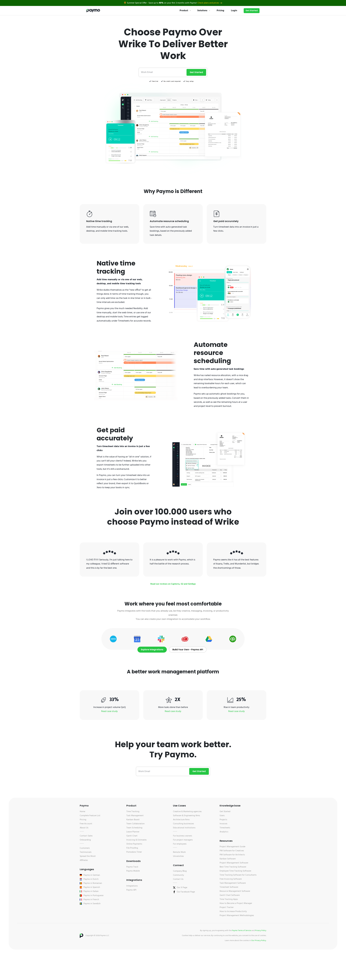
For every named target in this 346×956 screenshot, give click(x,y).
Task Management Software (233, 883)
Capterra (175, 584)
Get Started (252, 10)
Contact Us (178, 879)
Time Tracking (132, 812)
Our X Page (182, 887)
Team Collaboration (135, 824)
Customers (85, 848)
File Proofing (132, 848)
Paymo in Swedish (92, 904)
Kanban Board (132, 820)
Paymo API (131, 890)
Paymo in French (91, 900)
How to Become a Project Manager (236, 903)
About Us (84, 828)
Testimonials (86, 852)
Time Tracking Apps (229, 899)
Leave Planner (132, 832)
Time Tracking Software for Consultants (238, 875)
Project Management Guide (232, 847)
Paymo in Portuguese (93, 895)
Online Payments (134, 844)
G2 (182, 584)
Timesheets (225, 828)
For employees (180, 844)
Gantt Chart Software (230, 895)
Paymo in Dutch (91, 879)
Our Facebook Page (186, 892)
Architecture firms (181, 820)
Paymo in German (92, 875)
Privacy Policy (260, 930)
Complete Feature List (90, 816)
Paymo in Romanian (93, 883)
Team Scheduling (134, 828)
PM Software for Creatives (232, 851)
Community (178, 875)
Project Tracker (227, 907)
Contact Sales (86, 836)
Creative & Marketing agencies (187, 812)
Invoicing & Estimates (136, 840)
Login (234, 11)
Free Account (86, 824)
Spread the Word (87, 856)
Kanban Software (228, 859)
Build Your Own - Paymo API (187, 649)
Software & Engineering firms (186, 816)
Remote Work (179, 852)
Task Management (135, 816)
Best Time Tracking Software (233, 867)
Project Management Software (234, 863)
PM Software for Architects (232, 855)
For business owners (182, 836)
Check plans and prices (208, 3)
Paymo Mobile (133, 871)
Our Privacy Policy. (258, 940)
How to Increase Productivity (233, 911)
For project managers (183, 840)
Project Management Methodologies (237, 915)
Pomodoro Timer (134, 852)
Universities (178, 856)
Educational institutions (184, 828)
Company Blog (180, 871)
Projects (223, 820)
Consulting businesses (183, 824)
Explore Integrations (152, 649)
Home (82, 812)
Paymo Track (132, 867)
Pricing (220, 11)
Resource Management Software (235, 891)
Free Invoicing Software (231, 879)
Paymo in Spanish (92, 887)
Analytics (224, 832)
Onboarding (85, 840)
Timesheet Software (229, 887)
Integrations (132, 886)
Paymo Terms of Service (241, 930)
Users (222, 816)
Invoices (223, 824)
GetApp (192, 584)
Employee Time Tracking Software (235, 871)
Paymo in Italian (91, 891)
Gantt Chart (131, 836)
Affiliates (84, 860)
